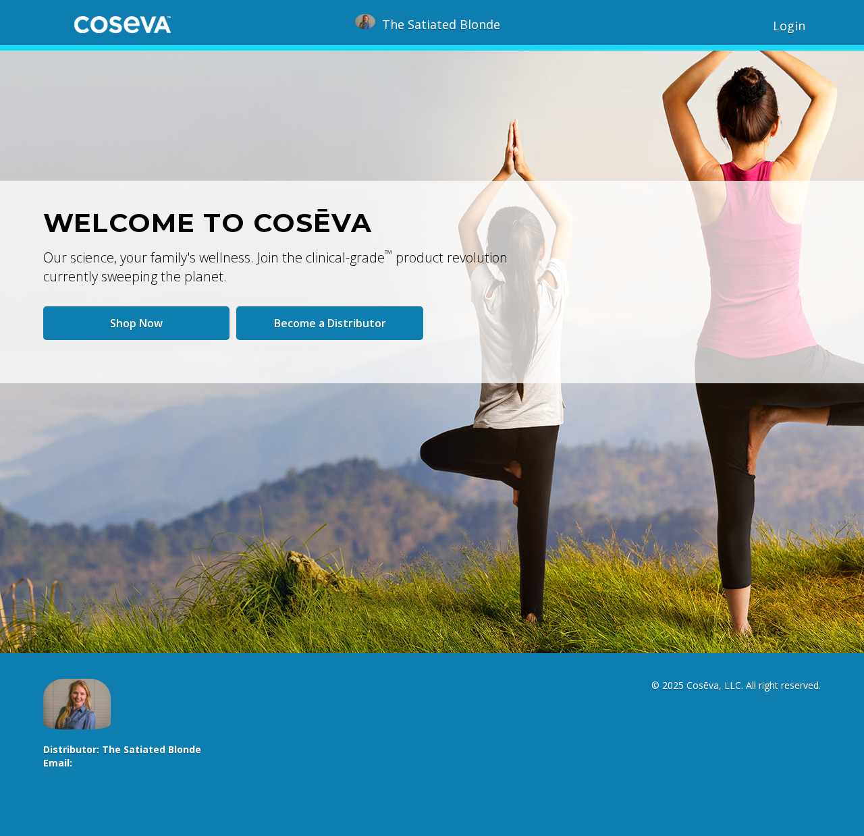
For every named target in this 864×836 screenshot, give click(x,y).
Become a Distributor (330, 323)
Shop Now (136, 323)
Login (789, 26)
